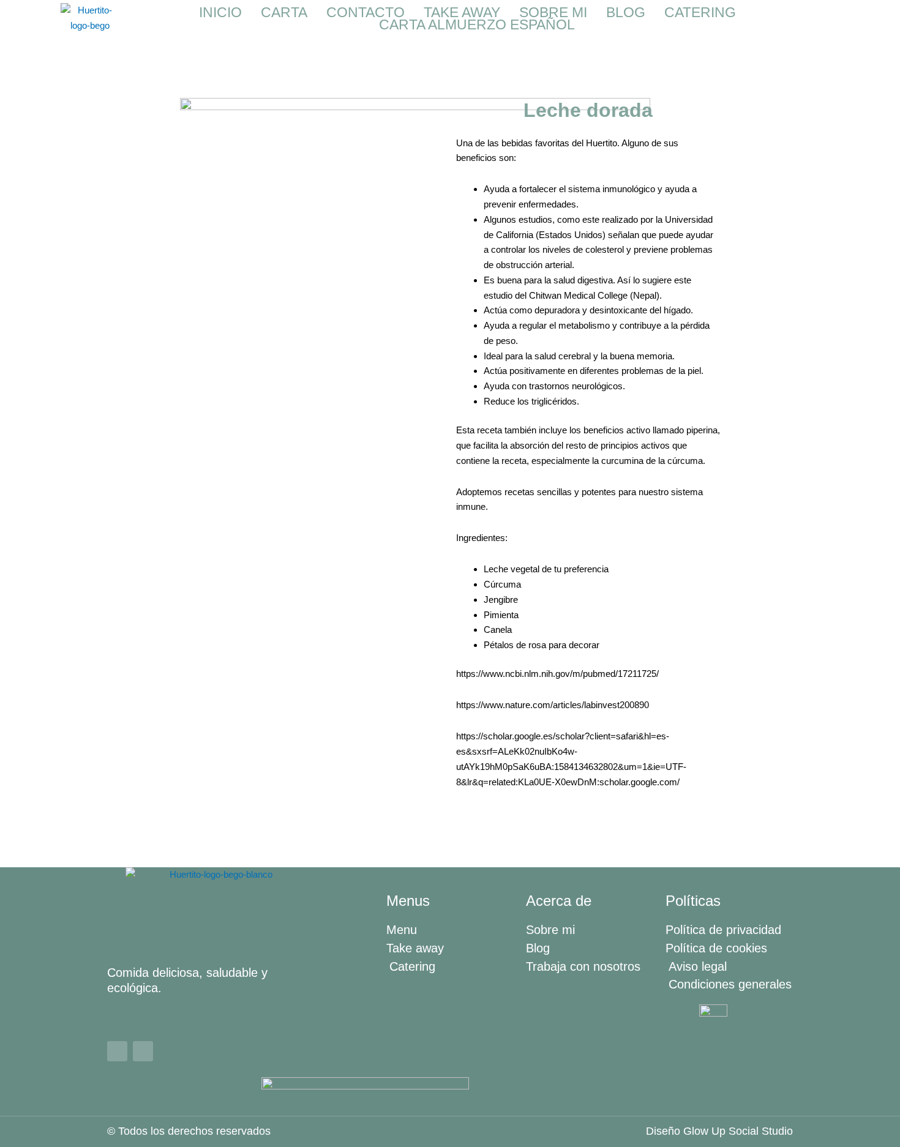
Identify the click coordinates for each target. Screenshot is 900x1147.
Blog (625, 12)
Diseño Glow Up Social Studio (719, 1131)
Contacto (365, 12)
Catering (700, 12)
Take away (462, 12)
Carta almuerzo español (477, 24)
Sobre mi (553, 12)
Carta (284, 12)
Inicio (220, 12)
